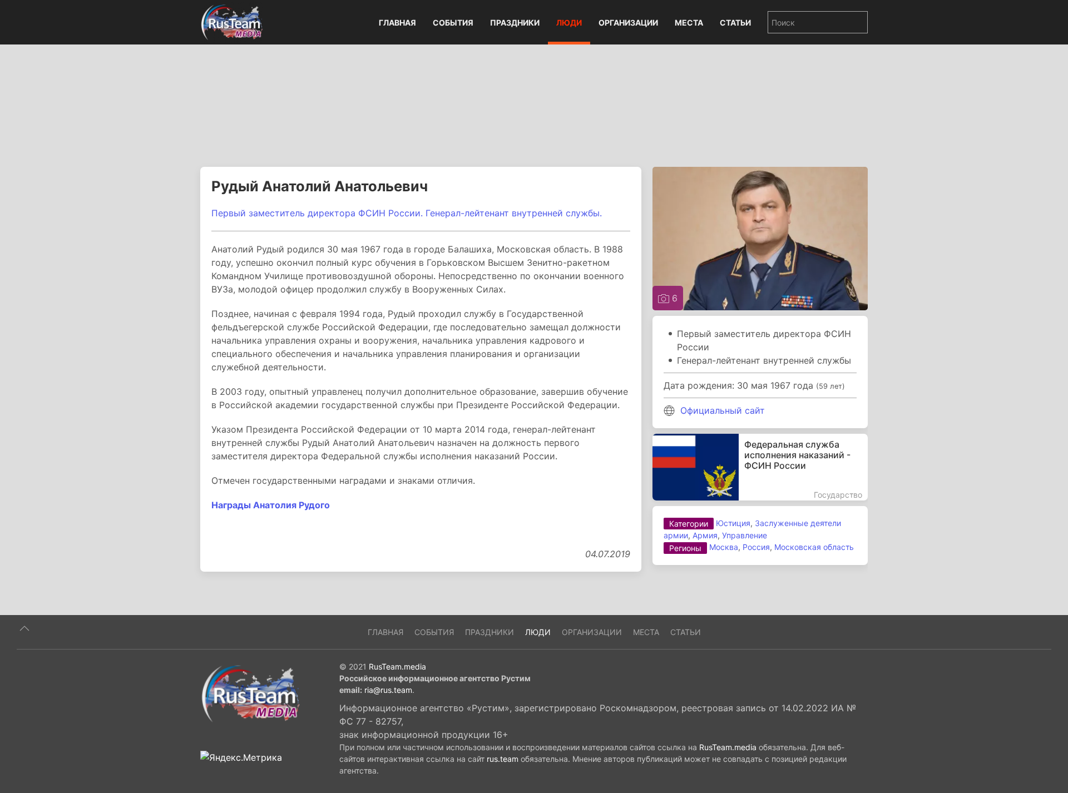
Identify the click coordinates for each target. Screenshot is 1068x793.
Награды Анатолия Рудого (270, 505)
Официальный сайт (722, 410)
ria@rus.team (388, 690)
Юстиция (733, 523)
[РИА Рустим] (250, 692)
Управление (744, 535)
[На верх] (24, 628)
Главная (397, 22)
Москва (723, 547)
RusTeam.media (397, 666)
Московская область (814, 547)
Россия (756, 547)
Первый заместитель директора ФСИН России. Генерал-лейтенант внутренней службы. (406, 213)
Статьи (735, 22)
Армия (705, 535)
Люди (569, 22)
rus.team (502, 759)
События (453, 22)
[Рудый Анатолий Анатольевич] (760, 237)
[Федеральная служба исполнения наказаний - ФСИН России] (760, 467)
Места (689, 22)
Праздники (515, 22)
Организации (628, 22)
